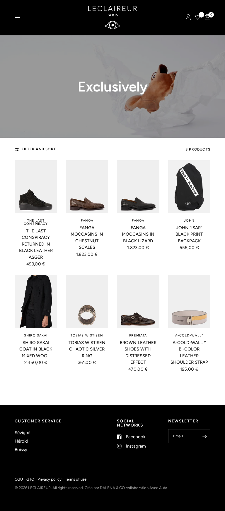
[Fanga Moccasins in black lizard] (138, 186)
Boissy (21, 449)
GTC (30, 479)
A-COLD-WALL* (189, 335)
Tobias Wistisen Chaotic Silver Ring (87, 349)
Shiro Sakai (35, 335)
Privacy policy (50, 479)
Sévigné (22, 432)
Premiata (138, 335)
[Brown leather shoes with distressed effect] (138, 301)
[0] (206, 17)
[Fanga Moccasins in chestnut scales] (87, 186)
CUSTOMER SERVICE (38, 421)
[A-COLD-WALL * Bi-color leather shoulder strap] (189, 301)
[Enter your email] (204, 436)
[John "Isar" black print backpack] (189, 186)
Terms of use (75, 479)
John (189, 220)
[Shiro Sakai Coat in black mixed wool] (36, 301)
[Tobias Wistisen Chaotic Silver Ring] (87, 301)
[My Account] (188, 17)
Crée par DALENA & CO (105, 488)
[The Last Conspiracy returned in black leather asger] (36, 186)
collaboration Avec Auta (146, 488)
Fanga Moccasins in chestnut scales (87, 237)
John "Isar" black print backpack (189, 234)
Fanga (87, 220)
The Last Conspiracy (36, 222)
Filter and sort (39, 149)
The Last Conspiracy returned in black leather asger (36, 244)
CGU (19, 479)
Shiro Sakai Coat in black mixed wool (35, 349)
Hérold (21, 441)
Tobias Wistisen (87, 335)
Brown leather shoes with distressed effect (138, 352)
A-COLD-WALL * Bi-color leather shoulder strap (189, 352)
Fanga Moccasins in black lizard (138, 234)
